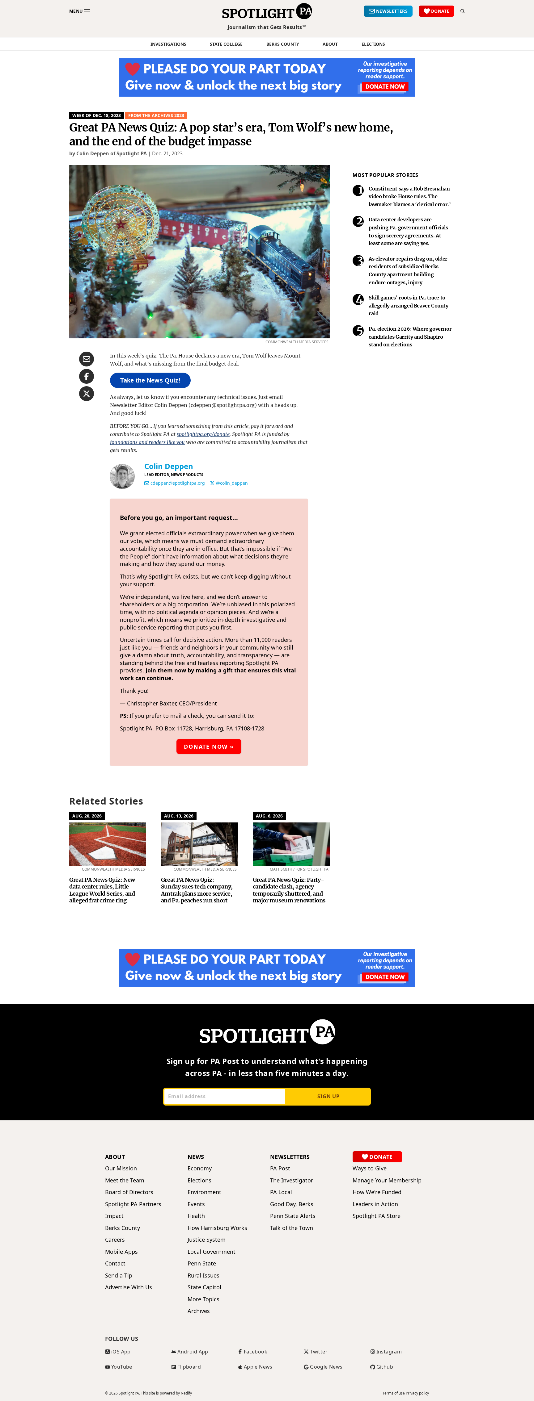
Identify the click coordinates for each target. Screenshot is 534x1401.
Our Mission (121, 1168)
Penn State (202, 1263)
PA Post (280, 1168)
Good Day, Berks (291, 1204)
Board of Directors (129, 1192)
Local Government (211, 1251)
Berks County (282, 44)
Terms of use (394, 1393)
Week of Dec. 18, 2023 (96, 115)
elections (373, 44)
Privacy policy (417, 1393)
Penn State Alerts (293, 1215)
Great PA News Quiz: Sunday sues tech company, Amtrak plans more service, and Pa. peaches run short (197, 890)
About (330, 44)
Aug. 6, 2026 (269, 816)
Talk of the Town (291, 1228)
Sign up (328, 1096)
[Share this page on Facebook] (86, 376)
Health (196, 1215)
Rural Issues (203, 1275)
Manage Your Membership (387, 1180)
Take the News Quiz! (150, 380)
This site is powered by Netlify (166, 1393)
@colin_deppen (232, 483)
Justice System (207, 1239)
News (196, 1157)
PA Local (281, 1192)
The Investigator (291, 1180)
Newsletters (290, 1157)
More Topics (203, 1299)
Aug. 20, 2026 (87, 816)
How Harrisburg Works (217, 1228)
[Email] (146, 483)
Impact (114, 1215)
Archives (199, 1311)
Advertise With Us (128, 1287)
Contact (115, 1263)
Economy (200, 1168)
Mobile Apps (121, 1251)
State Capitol (204, 1287)
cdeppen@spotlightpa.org (177, 483)
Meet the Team (124, 1180)
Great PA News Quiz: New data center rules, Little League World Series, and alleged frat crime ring (102, 890)
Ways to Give (370, 1168)
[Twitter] (212, 483)
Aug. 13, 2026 (178, 816)
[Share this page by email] (86, 359)
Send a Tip (118, 1275)
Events (196, 1204)
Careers (115, 1239)
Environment (204, 1192)
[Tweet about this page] (86, 393)
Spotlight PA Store (376, 1215)
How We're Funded (377, 1192)
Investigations (168, 44)
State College (226, 44)
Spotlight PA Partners (133, 1204)
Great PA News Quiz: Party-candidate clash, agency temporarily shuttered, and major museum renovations (289, 890)
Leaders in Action (375, 1204)
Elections (199, 1180)
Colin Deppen (168, 466)
